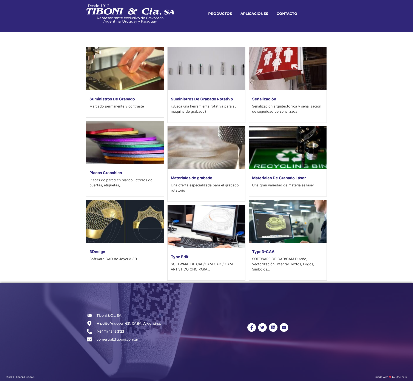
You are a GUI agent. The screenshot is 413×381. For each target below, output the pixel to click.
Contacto (287, 14)
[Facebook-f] (251, 327)
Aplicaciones (254, 14)
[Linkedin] (273, 327)
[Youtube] (284, 327)
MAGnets (401, 376)
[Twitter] (262, 327)
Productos (220, 14)
